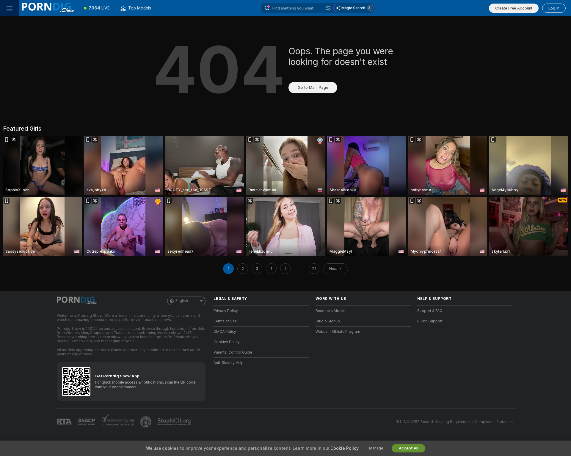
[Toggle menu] (9, 8)
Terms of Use (225, 321)
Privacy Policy (226, 311)
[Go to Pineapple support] (146, 422)
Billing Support (430, 321)
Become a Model (330, 311)
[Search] (328, 8)
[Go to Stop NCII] (174, 421)
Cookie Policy (344, 448)
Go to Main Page (313, 87)
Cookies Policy (227, 342)
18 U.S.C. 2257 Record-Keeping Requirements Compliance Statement (454, 422)
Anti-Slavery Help (229, 363)
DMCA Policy (225, 332)
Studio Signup (328, 321)
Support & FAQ (430, 311)
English (181, 301)
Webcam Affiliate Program (338, 332)
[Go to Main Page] (49, 8)
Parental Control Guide (233, 352)
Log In (553, 8)
